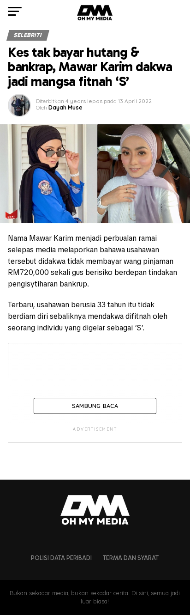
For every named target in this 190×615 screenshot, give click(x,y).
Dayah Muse (65, 107)
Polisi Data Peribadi (61, 557)
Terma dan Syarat (131, 557)
